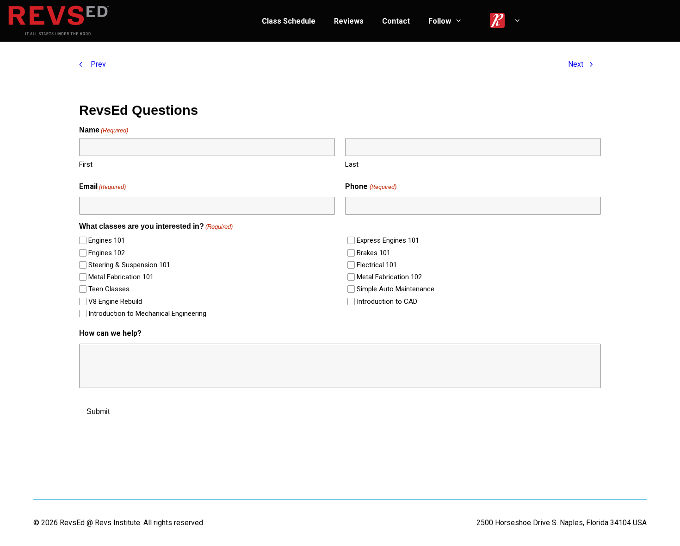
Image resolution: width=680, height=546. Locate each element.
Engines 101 (106, 240)
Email (102, 186)
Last (352, 164)
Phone (370, 186)
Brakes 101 (373, 253)
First (86, 164)
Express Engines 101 (388, 240)
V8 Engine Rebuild (115, 301)
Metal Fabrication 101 (121, 277)
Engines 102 (106, 253)
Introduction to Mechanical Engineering (147, 313)
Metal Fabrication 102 (389, 277)
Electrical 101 (377, 265)
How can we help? (110, 333)
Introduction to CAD (387, 301)
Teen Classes (109, 289)
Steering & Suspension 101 (129, 265)
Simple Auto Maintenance (395, 289)
